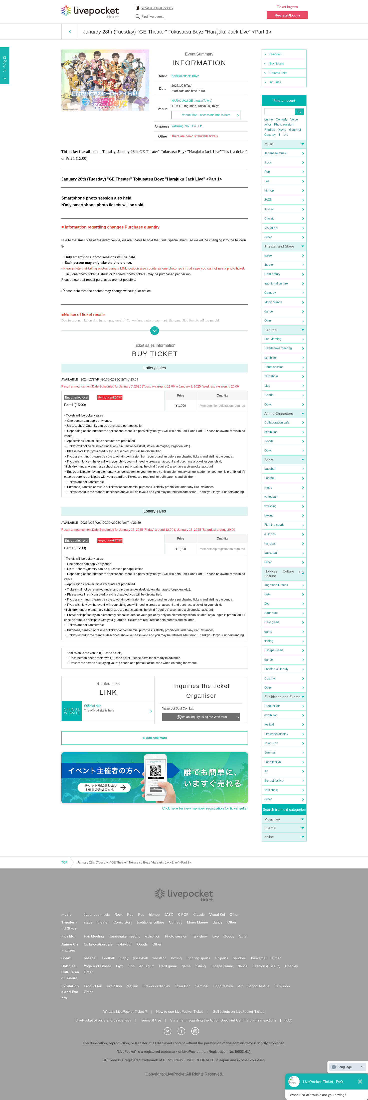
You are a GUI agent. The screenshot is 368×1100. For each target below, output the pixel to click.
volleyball (270, 496)
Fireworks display (276, 734)
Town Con (271, 743)
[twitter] (170, 1031)
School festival (274, 780)
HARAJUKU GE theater (187, 100)
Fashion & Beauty (276, 669)
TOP (64, 862)
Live (267, 386)
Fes (266, 181)
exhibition (271, 358)
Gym (267, 594)
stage (268, 255)
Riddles (269, 130)
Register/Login (287, 15)
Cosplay (270, 134)
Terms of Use (150, 1020)
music (269, 144)
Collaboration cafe (276, 422)
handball (270, 543)
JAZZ (267, 200)
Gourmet (295, 130)
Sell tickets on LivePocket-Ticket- (239, 1012)
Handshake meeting (278, 348)
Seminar (270, 752)
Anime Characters (278, 414)
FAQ (288, 1020)
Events (269, 828)
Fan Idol (270, 330)
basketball (271, 552)
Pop (267, 172)
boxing (269, 515)
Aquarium (271, 613)
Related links (278, 73)
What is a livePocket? (157, 8)
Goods (268, 395)
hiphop (269, 190)
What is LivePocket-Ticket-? (125, 1012)
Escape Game (274, 650)
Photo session (283, 124)
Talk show (271, 376)
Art (266, 771)
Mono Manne (273, 302)
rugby (268, 487)
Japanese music (275, 153)
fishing (268, 641)
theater (269, 264)
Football (269, 478)
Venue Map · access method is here (206, 115)
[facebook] (184, 1031)
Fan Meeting (272, 339)
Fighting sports (274, 524)
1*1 (285, 134)
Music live (272, 819)
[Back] (69, 31)
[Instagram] (197, 1031)
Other (268, 237)
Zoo (267, 603)
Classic (269, 218)
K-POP (269, 209)
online (268, 119)
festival (269, 724)
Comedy (281, 119)
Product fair (272, 706)
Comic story (272, 274)
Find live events (152, 16)
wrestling (270, 506)
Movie (282, 130)
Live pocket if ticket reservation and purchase (90, 11)
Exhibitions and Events (282, 697)
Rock (267, 162)
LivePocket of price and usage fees (103, 1020)
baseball (270, 468)
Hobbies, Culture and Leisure (70, 972)
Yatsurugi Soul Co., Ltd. (187, 126)
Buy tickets (276, 63)
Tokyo (207, 100)
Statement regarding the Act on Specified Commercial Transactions (223, 1020)
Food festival (273, 762)
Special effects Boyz (185, 76)
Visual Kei (271, 228)
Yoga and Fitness (276, 585)
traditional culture (276, 283)
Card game (272, 622)
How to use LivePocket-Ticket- (180, 1012)
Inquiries (275, 82)
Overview (275, 54)
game (268, 632)
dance (268, 311)
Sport (268, 460)
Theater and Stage (279, 246)
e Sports (270, 534)
